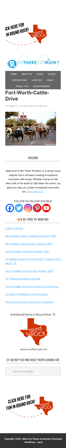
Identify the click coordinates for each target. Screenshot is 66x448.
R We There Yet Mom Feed (35, 219)
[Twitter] (19, 208)
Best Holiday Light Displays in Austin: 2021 (28, 243)
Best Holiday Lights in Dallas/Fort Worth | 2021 (31, 236)
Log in (40, 442)
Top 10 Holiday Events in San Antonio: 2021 (29, 271)
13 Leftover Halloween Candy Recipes (26, 294)
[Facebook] (10, 208)
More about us (35, 191)
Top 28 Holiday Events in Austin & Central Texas (32, 286)
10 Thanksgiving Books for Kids (22, 278)
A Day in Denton (14, 228)
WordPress (30, 442)
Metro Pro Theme (31, 438)
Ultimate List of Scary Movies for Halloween (29, 302)
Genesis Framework (52, 438)
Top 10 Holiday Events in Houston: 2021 (27, 251)
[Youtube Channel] (46, 208)
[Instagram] (28, 208)
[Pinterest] (37, 208)
